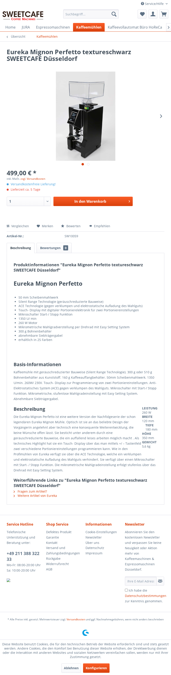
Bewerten (73, 226)
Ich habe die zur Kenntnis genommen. (145, 595)
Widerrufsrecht (57, 564)
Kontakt (51, 543)
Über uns (92, 543)
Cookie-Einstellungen (101, 532)
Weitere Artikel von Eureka (37, 495)
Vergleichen (19, 226)
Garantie (52, 537)
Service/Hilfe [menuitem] (154, 4)
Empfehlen (101, 226)
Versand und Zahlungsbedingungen (63, 550)
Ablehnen (71, 668)
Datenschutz (95, 548)
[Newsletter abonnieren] (160, 581)
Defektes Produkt (58, 532)
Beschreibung (20, 248)
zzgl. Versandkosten (32, 179)
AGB (49, 569)
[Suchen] (114, 14)
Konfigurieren (96, 668)
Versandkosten (76, 619)
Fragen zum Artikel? (32, 491)
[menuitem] (91, 14)
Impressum (94, 553)
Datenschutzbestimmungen (145, 596)
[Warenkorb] (163, 14)
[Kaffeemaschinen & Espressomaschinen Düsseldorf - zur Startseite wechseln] (23, 15)
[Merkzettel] (142, 14)
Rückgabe (53, 558)
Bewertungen (53, 248)
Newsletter (94, 537)
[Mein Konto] (153, 14)
